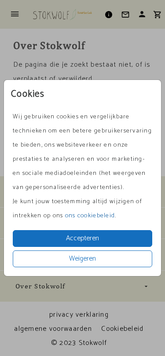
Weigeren (82, 259)
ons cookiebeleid (90, 216)
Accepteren (82, 238)
